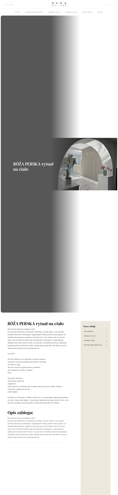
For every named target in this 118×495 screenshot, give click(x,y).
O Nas (17, 12)
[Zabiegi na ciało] (106, 340)
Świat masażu (87, 12)
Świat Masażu (88, 331)
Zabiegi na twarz (54, 12)
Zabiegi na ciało (71, 12)
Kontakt (100, 12)
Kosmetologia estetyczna (34, 12)
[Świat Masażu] (106, 331)
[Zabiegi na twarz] (106, 336)
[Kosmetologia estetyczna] (106, 345)
